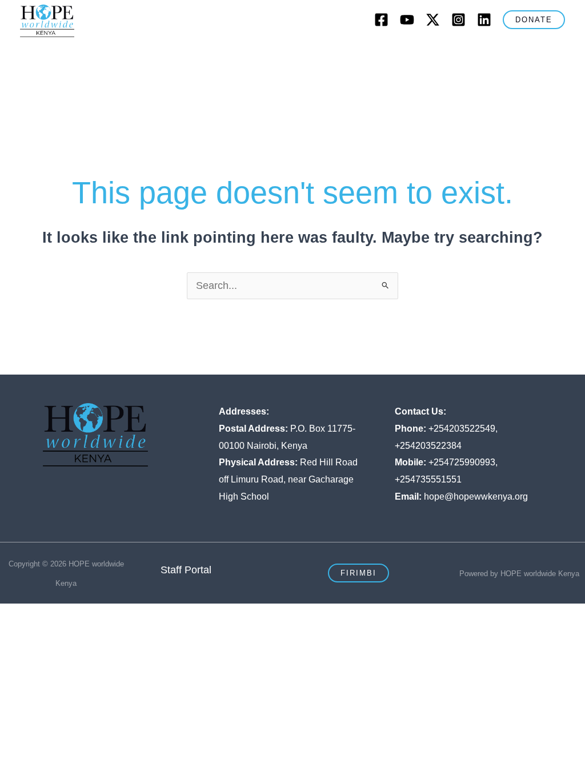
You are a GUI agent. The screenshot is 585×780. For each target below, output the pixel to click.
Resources (51, 86)
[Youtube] (407, 20)
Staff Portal (186, 570)
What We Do (178, 54)
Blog (476, 54)
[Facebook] (381, 20)
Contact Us (527, 54)
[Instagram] (458, 20)
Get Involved (412, 54)
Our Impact (336, 54)
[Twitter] (433, 20)
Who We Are (97, 54)
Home (41, 54)
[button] (534, 19)
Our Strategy (258, 54)
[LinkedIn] (484, 20)
